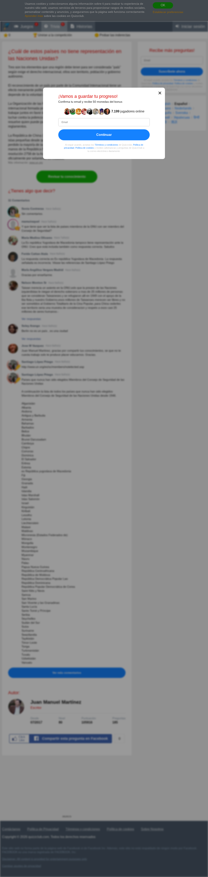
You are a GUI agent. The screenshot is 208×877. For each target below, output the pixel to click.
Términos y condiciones (106, 145)
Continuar (104, 134)
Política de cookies (84, 148)
